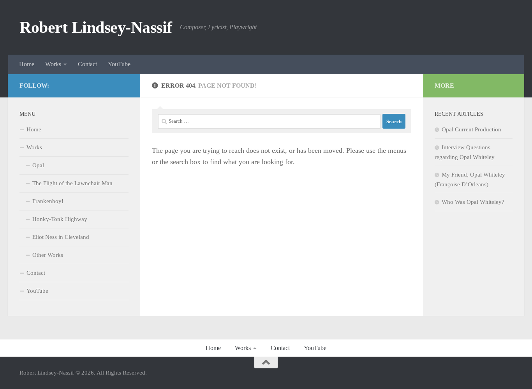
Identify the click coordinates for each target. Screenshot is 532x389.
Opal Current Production (471, 129)
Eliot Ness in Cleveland (60, 237)
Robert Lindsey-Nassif (95, 27)
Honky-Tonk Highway (59, 219)
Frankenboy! (47, 201)
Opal (38, 165)
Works (53, 64)
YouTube (119, 64)
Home (26, 64)
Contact (87, 64)
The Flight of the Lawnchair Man (72, 183)
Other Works (47, 255)
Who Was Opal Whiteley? (473, 202)
